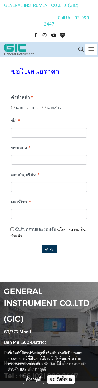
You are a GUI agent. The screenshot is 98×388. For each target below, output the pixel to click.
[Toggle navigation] (91, 49)
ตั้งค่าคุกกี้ (33, 379)
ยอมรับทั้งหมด (61, 379)
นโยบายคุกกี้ (37, 369)
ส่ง (51, 249)
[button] (79, 49)
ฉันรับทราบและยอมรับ (48, 232)
